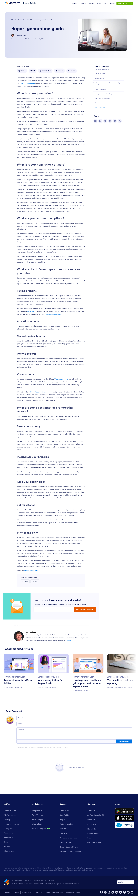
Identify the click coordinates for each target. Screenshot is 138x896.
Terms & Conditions (12, 892)
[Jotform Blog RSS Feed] (120, 121)
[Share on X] (95, 121)
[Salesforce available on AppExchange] (124, 825)
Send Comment (124, 741)
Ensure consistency (101, 89)
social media (31, 311)
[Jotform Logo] (12, 3)
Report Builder (30, 3)
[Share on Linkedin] (105, 121)
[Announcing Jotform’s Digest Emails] (53, 663)
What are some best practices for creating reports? (106, 84)
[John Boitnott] (12, 35)
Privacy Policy (49, 747)
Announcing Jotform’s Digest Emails (50, 682)
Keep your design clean (102, 98)
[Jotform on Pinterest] (124, 892)
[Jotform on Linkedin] (109, 892)
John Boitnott (21, 35)
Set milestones (99, 103)
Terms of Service (59, 747)
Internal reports (100, 74)
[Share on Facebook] (100, 121)
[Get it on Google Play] (124, 811)
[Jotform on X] (105, 892)
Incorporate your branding (103, 94)
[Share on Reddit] (110, 121)
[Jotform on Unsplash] (132, 892)
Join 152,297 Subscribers (85, 609)
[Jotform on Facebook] (101, 892)
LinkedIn (69, 640)
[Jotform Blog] (116, 892)
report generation (28, 83)
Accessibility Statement (54, 892)
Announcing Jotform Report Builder (19, 682)
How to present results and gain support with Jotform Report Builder (87, 683)
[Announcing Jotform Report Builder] (19, 663)
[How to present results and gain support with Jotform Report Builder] (88, 663)
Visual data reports (61, 379)
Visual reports (99, 78)
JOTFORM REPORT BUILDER (14, 677)
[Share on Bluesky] (115, 121)
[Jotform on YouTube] (128, 892)
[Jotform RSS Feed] (120, 892)
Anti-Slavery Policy (73, 892)
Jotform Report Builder (37, 392)
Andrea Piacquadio (31, 571)
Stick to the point (100, 107)
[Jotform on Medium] (112, 892)
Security (39, 892)
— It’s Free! (124, 3)
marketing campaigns (53, 314)
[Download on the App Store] (124, 818)
